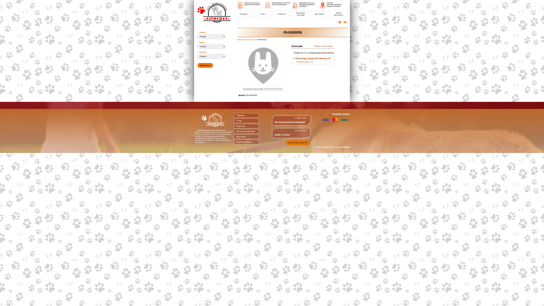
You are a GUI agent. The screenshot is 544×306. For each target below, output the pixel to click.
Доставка (319, 14)
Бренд (201, 42)
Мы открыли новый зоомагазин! (290, 122)
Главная (243, 14)
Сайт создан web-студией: (332, 147)
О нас (262, 14)
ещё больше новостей (297, 143)
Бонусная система (300, 14)
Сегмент (202, 52)
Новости (282, 14)
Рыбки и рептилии (250, 40)
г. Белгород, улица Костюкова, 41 (312, 58)
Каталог (202, 32)
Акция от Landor (282, 135)
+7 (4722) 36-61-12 (304, 62)
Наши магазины (338, 14)
